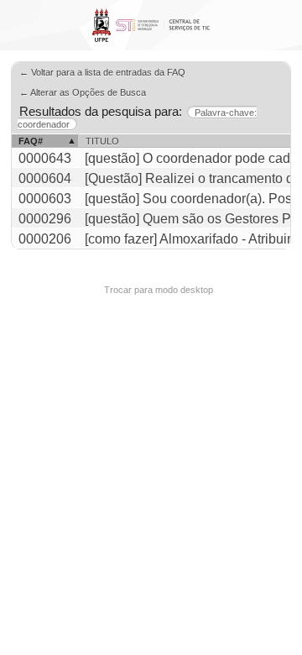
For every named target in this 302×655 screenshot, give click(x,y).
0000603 (44, 198)
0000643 (44, 158)
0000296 (44, 219)
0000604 (44, 178)
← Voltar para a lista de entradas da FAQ (102, 72)
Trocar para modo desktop (158, 290)
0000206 (44, 239)
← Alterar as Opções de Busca (82, 92)
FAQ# (30, 141)
